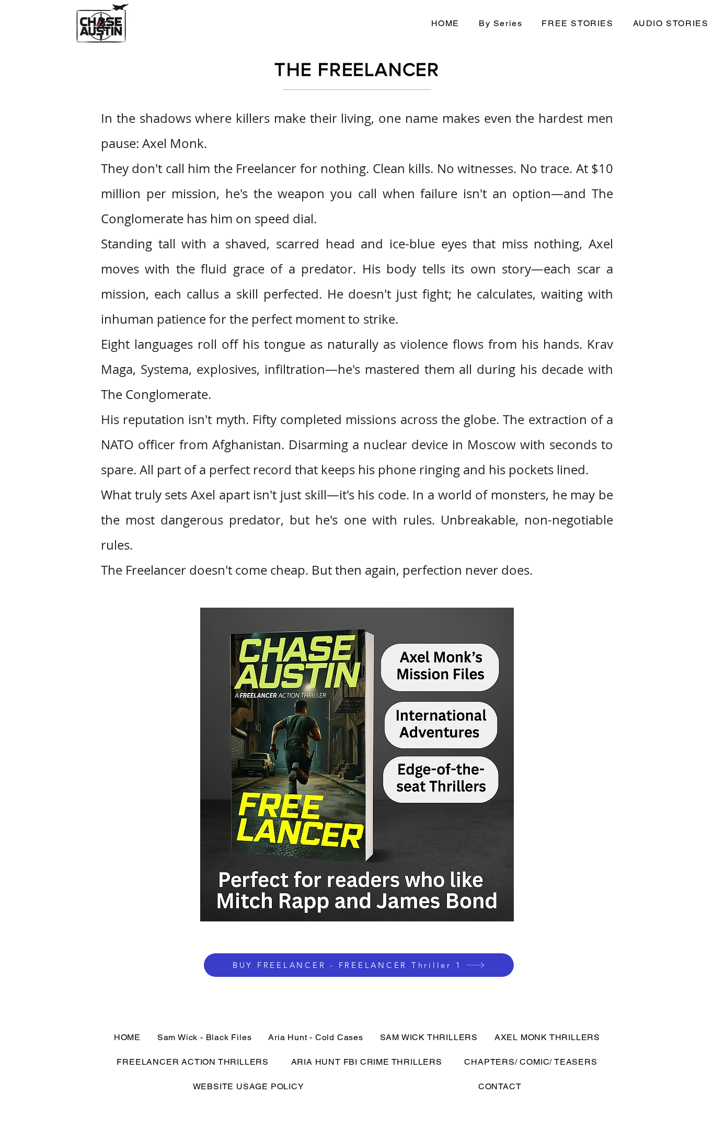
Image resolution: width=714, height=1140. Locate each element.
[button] (500, 24)
